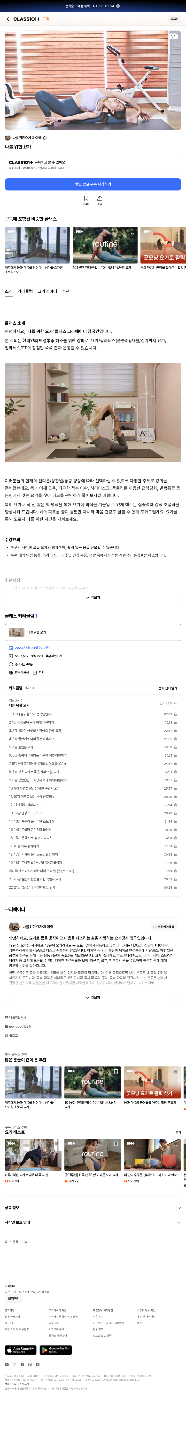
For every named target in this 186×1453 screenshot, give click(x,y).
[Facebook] (22, 1365)
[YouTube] (7, 1365)
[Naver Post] (38, 1365)
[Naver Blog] (30, 1365)
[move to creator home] (44, 137)
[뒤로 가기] (8, 19)
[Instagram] (14, 1365)
